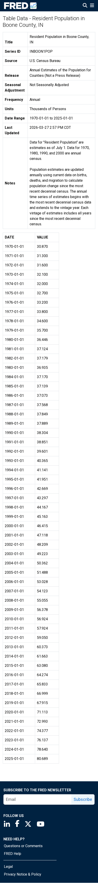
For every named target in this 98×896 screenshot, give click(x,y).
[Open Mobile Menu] (92, 6)
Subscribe (83, 799)
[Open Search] (85, 6)
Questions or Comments (23, 846)
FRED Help (12, 853)
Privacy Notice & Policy (22, 874)
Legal (8, 866)
